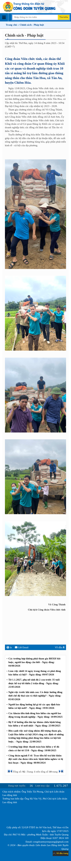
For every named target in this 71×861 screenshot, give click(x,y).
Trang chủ (11, 24)
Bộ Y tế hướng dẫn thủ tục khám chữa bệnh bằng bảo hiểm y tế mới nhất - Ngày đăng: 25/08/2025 (34, 724)
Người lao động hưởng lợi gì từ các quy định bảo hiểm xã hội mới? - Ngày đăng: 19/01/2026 (34, 706)
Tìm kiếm (63, 17)
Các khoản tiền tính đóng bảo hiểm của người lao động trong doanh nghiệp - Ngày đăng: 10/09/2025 (35, 715)
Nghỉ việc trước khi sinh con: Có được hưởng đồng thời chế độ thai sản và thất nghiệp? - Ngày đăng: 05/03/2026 (35, 696)
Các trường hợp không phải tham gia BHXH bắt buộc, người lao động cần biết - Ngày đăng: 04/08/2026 (34, 662)
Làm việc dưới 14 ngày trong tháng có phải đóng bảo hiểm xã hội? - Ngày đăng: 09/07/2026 (34, 673)
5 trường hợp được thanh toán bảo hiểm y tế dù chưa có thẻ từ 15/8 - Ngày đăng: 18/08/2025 (33, 748)
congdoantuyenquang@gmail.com (51, 841)
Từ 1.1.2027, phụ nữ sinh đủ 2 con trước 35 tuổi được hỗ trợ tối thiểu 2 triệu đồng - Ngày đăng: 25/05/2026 (34, 683)
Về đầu (59, 647)
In (10, 647)
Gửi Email (22, 647)
